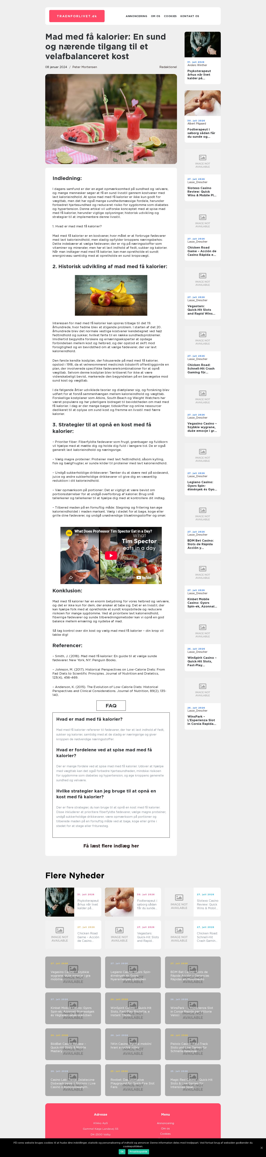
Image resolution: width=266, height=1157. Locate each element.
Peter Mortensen (84, 67)
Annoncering (136, 16)
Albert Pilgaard (196, 123)
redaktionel (168, 67)
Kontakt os (189, 16)
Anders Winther (197, 65)
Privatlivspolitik (138, 1151)
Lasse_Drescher (197, 182)
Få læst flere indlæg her (111, 846)
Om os (156, 16)
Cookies (170, 16)
